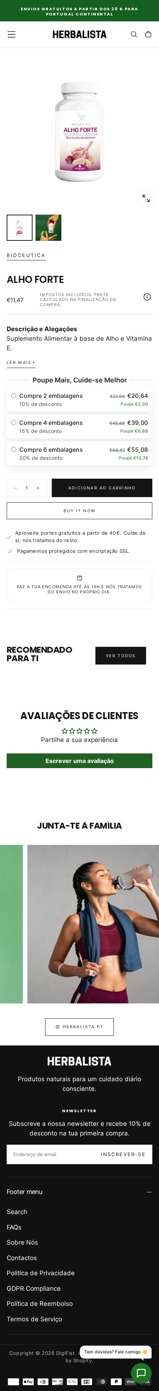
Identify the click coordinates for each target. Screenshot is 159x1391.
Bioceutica (26, 255)
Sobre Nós (22, 1242)
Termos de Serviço (34, 1319)
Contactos (22, 1258)
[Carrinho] (148, 35)
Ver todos (121, 655)
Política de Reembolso (40, 1303)
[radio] (80, 400)
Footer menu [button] (24, 1192)
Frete (101, 294)
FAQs (14, 1227)
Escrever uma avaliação (79, 760)
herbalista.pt (83, 1026)
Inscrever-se (123, 1154)
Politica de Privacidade (41, 1273)
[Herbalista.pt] (79, 1061)
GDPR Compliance (34, 1288)
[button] (11, 34)
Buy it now (79, 510)
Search (17, 1211)
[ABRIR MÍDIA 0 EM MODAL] (146, 198)
